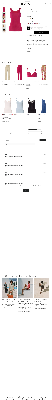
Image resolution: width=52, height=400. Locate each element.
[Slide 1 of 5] (4, 9)
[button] (35, 129)
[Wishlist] (46, 4)
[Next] (12, 105)
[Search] (3, 4)
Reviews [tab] (7, 140)
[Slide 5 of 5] (4, 32)
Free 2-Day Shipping (32, 35)
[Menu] (1, 4)
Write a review (43, 140)
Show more (25, 190)
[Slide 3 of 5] (4, 20)
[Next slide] (48, 1)
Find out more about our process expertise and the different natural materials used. (41, 307)
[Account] (48, 4)
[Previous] (3, 105)
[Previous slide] (2, 1)
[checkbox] (32, 144)
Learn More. (28, 311)
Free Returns (40, 35)
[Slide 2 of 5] (4, 15)
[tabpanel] (25, 168)
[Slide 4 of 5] (4, 26)
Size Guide (47, 26)
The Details (29, 51)
